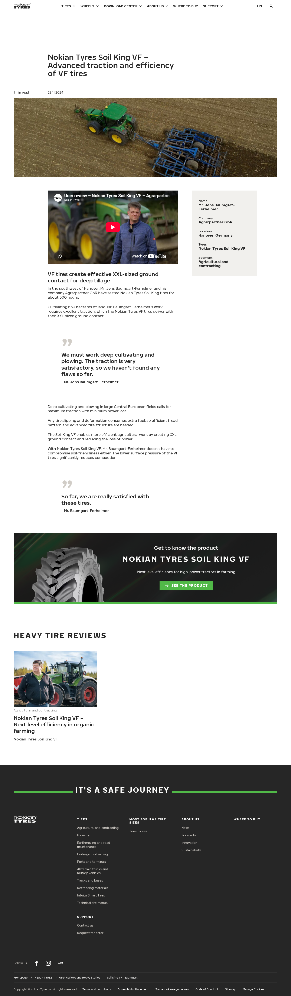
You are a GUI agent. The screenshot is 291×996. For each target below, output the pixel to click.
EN (259, 6)
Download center (120, 6)
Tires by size (138, 831)
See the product (189, 585)
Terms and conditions (96, 989)
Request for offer (90, 933)
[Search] (271, 6)
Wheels (87, 6)
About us (155, 6)
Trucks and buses (90, 880)
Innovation (189, 842)
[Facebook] (36, 963)
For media (189, 835)
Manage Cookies (253, 989)
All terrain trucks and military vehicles (92, 871)
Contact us (85, 925)
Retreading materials (92, 888)
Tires (66, 6)
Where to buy (185, 6)
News (185, 828)
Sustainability (191, 850)
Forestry (83, 835)
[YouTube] (60, 963)
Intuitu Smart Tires (91, 895)
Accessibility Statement (133, 989)
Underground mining (92, 854)
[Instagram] (48, 963)
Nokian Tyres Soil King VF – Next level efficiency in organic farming (54, 724)
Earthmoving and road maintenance (93, 845)
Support (211, 6)
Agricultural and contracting (98, 828)
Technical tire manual (92, 903)
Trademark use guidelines (172, 989)
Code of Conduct (207, 989)
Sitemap (230, 989)
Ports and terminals (91, 861)
